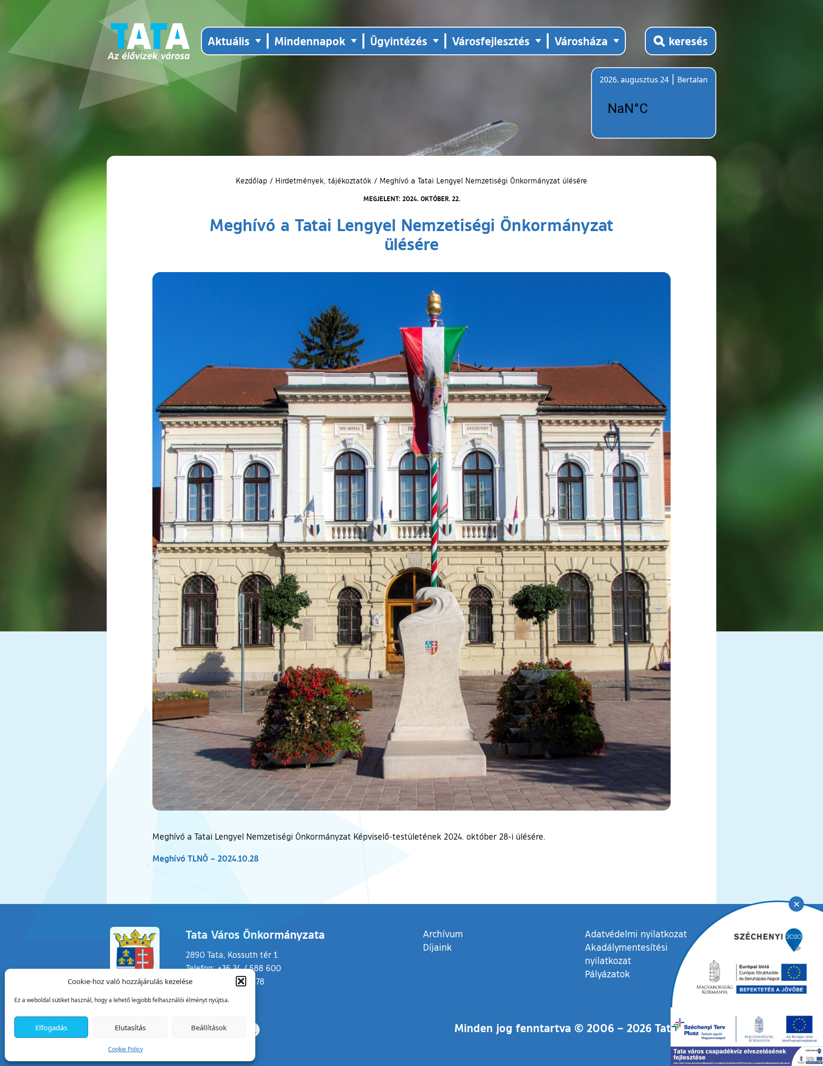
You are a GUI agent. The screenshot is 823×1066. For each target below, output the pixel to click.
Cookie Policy (125, 1049)
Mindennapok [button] (309, 40)
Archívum (443, 933)
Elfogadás (51, 1027)
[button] (241, 981)
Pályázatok (607, 973)
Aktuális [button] (229, 40)
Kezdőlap (253, 180)
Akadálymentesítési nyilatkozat (626, 953)
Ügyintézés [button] (398, 40)
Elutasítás (130, 1027)
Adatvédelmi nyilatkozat (636, 933)
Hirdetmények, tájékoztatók (323, 180)
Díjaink (437, 947)
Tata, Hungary (653, 108)
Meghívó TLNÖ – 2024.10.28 (205, 858)
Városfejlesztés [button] (491, 40)
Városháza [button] (581, 40)
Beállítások (209, 1027)
